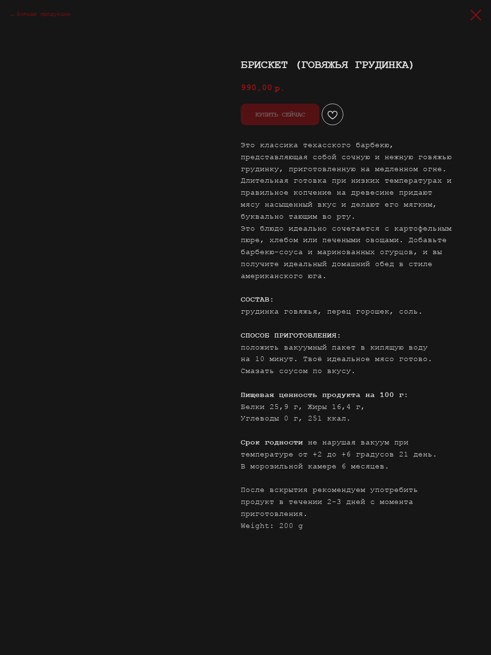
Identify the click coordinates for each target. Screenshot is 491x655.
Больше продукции (43, 14)
